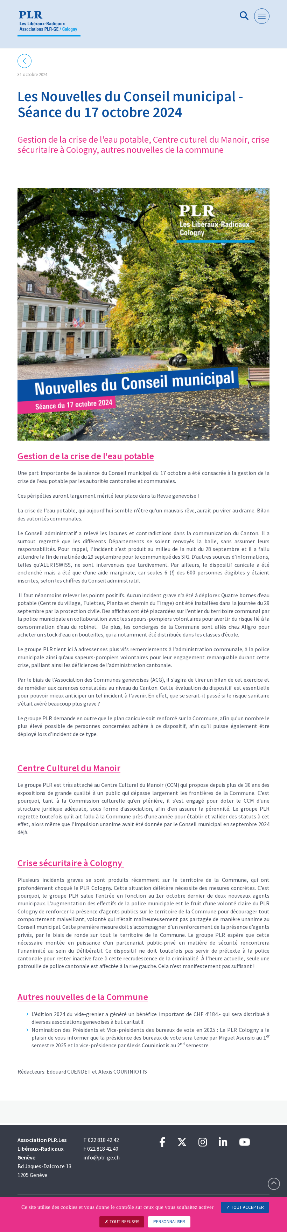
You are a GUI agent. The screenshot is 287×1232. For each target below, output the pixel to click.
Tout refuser (123, 1222)
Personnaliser (169, 1222)
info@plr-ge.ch (101, 1157)
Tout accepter (247, 1207)
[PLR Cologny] (52, 27)
